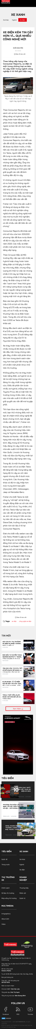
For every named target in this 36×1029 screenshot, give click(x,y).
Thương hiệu (24, 888)
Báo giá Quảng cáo (7, 977)
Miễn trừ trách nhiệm (8, 986)
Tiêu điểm (8, 778)
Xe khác (6, 20)
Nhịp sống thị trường (9, 898)
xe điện (14, 621)
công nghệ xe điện (25, 621)
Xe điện (22, 20)
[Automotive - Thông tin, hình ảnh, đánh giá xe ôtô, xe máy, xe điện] (6, 1)
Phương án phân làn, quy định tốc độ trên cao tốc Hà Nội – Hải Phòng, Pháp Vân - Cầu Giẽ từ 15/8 (13, 806)
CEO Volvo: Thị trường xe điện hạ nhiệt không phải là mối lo (11, 643)
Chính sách (6, 888)
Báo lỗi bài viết (21, 54)
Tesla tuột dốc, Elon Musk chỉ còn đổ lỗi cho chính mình (12, 696)
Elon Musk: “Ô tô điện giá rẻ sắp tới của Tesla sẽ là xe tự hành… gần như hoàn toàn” (12, 683)
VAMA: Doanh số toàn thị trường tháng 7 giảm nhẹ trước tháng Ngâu (15, 827)
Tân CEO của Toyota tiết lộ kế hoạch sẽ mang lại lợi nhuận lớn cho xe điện (12, 669)
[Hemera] (26, 944)
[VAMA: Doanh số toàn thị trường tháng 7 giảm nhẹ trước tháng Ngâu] (26, 829)
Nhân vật (23, 893)
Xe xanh (18, 15)
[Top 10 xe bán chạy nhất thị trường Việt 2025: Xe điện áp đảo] (10, 791)
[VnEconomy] (10, 944)
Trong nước (21, 796)
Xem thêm (17, 709)
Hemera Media (6, 970)
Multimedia (8, 905)
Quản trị (22, 898)
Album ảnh (5, 919)
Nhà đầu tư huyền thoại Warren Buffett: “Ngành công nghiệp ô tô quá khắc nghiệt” (12, 656)
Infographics (6, 914)
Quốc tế (4, 859)
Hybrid (14, 20)
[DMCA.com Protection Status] (7, 1018)
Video (4, 924)
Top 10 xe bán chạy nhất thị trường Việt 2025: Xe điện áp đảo (21, 789)
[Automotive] (18, 953)
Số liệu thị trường (8, 893)
